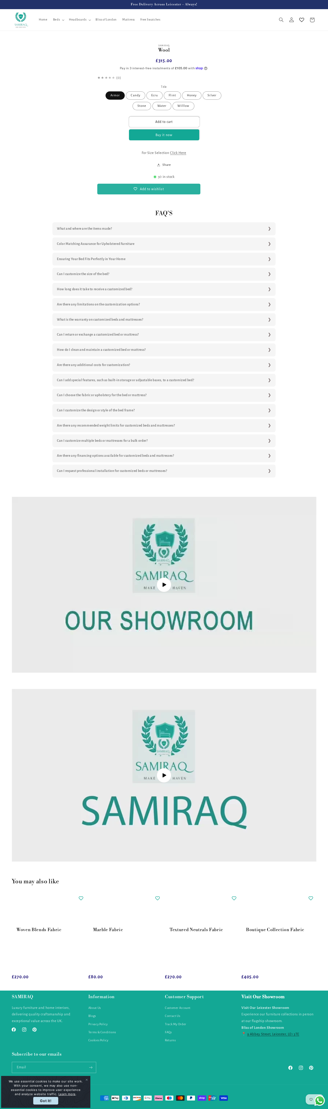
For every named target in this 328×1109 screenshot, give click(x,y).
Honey (192, 95)
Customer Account (178, 1008)
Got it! (45, 1100)
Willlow (183, 105)
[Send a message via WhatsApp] (319, 1100)
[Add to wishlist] (81, 898)
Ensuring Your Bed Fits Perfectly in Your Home (91, 259)
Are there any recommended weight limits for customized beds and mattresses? (116, 425)
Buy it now (164, 135)
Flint (172, 95)
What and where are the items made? (84, 228)
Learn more (67, 1094)
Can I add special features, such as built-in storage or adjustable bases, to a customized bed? (125, 380)
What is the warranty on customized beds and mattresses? (100, 319)
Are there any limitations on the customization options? (98, 304)
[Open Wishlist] (302, 20)
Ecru (154, 95)
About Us (94, 1008)
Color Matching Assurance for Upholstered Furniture (96, 244)
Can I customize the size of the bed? (83, 274)
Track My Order (175, 1024)
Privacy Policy (98, 1024)
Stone (141, 105)
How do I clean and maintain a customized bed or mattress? (101, 349)
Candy (135, 95)
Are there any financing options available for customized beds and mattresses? (115, 455)
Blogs (92, 1016)
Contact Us (172, 1016)
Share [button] (166, 164)
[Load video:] (164, 585)
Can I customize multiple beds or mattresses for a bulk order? (102, 440)
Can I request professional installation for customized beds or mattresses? (112, 471)
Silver (212, 95)
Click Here (178, 153)
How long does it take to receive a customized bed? (94, 289)
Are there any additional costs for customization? (93, 365)
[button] (58, 20)
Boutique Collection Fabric (275, 929)
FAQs (168, 1032)
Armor (115, 95)
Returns (170, 1040)
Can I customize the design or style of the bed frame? (96, 410)
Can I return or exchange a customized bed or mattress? (98, 334)
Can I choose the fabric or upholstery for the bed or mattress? (102, 395)
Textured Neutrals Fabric (196, 929)
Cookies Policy (98, 1040)
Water (161, 105)
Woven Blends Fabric (39, 929)
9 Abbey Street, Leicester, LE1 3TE (273, 1034)
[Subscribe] (90, 1067)
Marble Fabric (108, 929)
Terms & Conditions (102, 1032)
